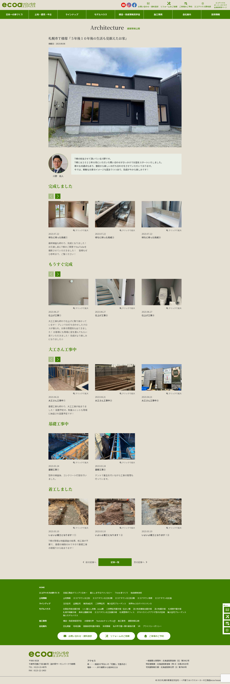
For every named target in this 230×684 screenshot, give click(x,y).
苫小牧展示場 (160, 608)
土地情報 (67, 598)
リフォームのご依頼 (169, 6)
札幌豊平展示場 (174, 608)
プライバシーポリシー (152, 626)
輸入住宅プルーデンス (116, 603)
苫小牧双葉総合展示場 (142, 608)
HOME (42, 587)
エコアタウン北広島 (163, 598)
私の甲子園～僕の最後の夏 (124, 626)
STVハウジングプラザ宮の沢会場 (151, 612)
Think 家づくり (121, 592)
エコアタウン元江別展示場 (106, 612)
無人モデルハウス (70, 615)
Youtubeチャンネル (104, 620)
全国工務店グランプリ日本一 (75, 592)
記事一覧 (115, 562)
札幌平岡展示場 (69, 612)
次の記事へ (139, 562)
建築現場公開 (133, 620)
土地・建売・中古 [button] (43, 14)
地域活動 (77, 626)
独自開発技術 (136, 592)
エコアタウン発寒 (144, 598)
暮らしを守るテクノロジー (101, 592)
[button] (57, 196)
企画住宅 (77, 603)
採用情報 (215, 14)
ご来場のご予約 (185, 6)
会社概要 (67, 626)
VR (139, 626)
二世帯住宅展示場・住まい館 (118, 608)
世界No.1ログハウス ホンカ (140, 603)
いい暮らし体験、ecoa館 (93, 608)
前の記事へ (91, 562)
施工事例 (121, 620)
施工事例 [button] (158, 14)
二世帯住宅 (100, 603)
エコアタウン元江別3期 (125, 598)
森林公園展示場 (85, 612)
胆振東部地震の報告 (91, 626)
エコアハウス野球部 (202, 6)
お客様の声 (89, 620)
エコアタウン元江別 (81, 598)
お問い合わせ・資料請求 (148, 6)
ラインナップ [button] (71, 14)
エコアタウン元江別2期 (102, 598)
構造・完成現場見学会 (129, 14)
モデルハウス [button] (100, 14)
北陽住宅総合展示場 (71, 608)
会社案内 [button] (187, 14)
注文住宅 (67, 603)
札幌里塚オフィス (127, 612)
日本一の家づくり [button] (14, 14)
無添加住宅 (88, 603)
